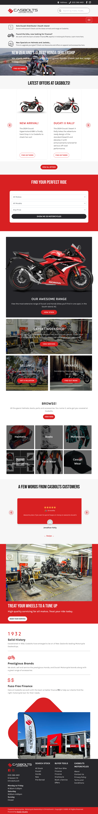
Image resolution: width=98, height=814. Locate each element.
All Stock (39, 768)
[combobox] (74, 10)
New (37, 777)
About (76, 771)
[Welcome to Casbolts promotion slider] (44, 73)
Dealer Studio (22, 812)
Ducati (38, 771)
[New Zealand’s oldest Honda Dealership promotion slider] (51, 73)
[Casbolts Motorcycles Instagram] (90, 2)
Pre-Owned (40, 780)
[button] (89, 20)
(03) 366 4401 (78, 2)
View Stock (49, 312)
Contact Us (79, 774)
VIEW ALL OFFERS (49, 167)
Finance (58, 771)
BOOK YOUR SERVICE (17, 619)
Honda (38, 774)
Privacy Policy (80, 777)
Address (63, 2)
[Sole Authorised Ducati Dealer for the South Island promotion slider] (54, 73)
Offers (57, 782)
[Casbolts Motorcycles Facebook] (87, 2)
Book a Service (61, 780)
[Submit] (60, 10)
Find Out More (20, 68)
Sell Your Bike (61, 768)
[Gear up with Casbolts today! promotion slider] (47, 73)
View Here (49, 417)
